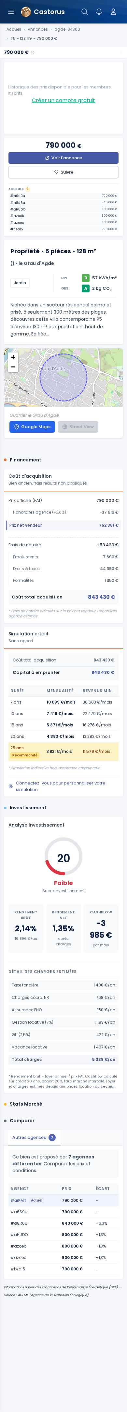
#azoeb (63, 215)
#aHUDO (63, 209)
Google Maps (35, 427)
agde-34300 (67, 29)
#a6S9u (63, 196)
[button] (13, 357)
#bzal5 (63, 229)
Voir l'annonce (66, 158)
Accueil (14, 29)
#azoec (63, 222)
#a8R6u (63, 202)
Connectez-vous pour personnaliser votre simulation (61, 786)
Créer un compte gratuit (63, 100)
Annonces (38, 29)
